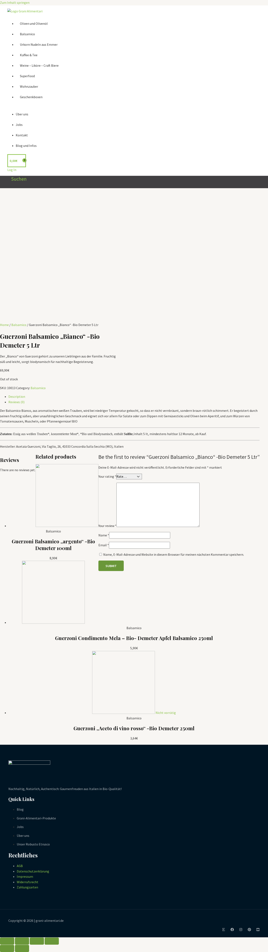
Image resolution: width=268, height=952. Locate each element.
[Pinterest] (249, 930)
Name (103, 535)
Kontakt (22, 135)
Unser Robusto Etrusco (33, 844)
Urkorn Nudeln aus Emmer (39, 44)
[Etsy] (223, 930)
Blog (20, 809)
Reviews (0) (16, 402)
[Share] (22, 941)
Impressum (25, 876)
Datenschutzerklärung (33, 871)
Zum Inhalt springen (15, 2)
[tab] (134, 396)
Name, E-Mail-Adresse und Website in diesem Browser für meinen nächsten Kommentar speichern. (173, 554)
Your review (107, 526)
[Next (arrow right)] (22, 948)
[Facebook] (232, 930)
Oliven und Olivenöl (34, 23)
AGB (20, 866)
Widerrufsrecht (27, 882)
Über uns (22, 114)
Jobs (19, 125)
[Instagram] (240, 930)
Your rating (107, 476)
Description (16, 396)
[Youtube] (258, 930)
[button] (17, 179)
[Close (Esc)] (7, 941)
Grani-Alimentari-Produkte (36, 818)
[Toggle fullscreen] (37, 941)
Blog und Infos (26, 145)
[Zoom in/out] (52, 941)
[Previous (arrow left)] (7, 948)
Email (103, 545)
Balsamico (27, 34)
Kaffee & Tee (28, 55)
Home (4, 325)
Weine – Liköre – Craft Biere (39, 65)
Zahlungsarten (27, 887)
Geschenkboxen (31, 97)
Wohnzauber (29, 86)
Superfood (27, 76)
